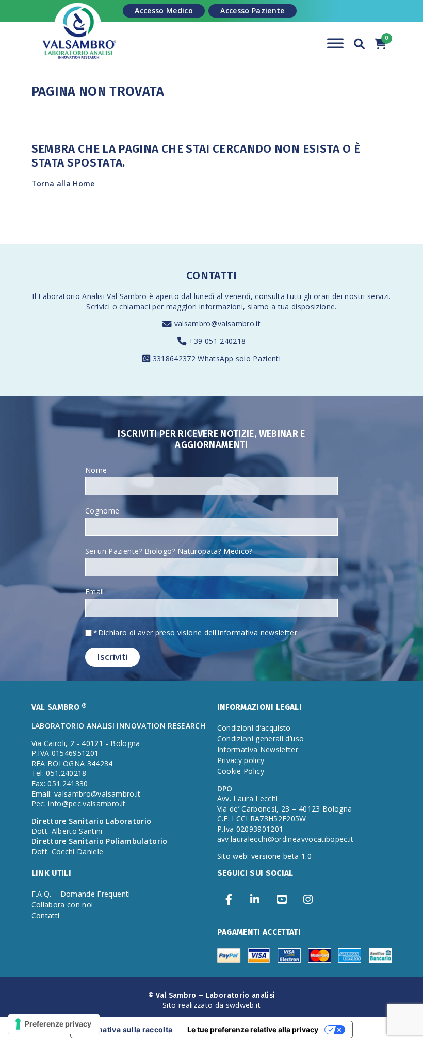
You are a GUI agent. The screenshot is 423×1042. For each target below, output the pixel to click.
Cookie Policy (241, 771)
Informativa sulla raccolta (125, 1029)
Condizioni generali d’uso (260, 738)
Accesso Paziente (252, 10)
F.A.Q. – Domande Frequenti (81, 894)
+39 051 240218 (217, 341)
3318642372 (175, 358)
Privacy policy (241, 760)
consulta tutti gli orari (292, 296)
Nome (96, 470)
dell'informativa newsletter (250, 632)
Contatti (45, 915)
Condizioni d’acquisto (254, 728)
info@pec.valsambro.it (86, 803)
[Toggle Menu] (335, 43)
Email (94, 592)
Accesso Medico (164, 10)
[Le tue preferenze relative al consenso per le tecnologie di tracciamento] (54, 1024)
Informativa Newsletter (258, 749)
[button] (359, 42)
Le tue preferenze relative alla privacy (252, 1029)
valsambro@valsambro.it (217, 323)
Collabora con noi (62, 904)
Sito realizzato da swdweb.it (211, 1005)
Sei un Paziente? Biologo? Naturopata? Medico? (169, 551)
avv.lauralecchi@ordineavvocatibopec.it (285, 839)
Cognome (102, 511)
